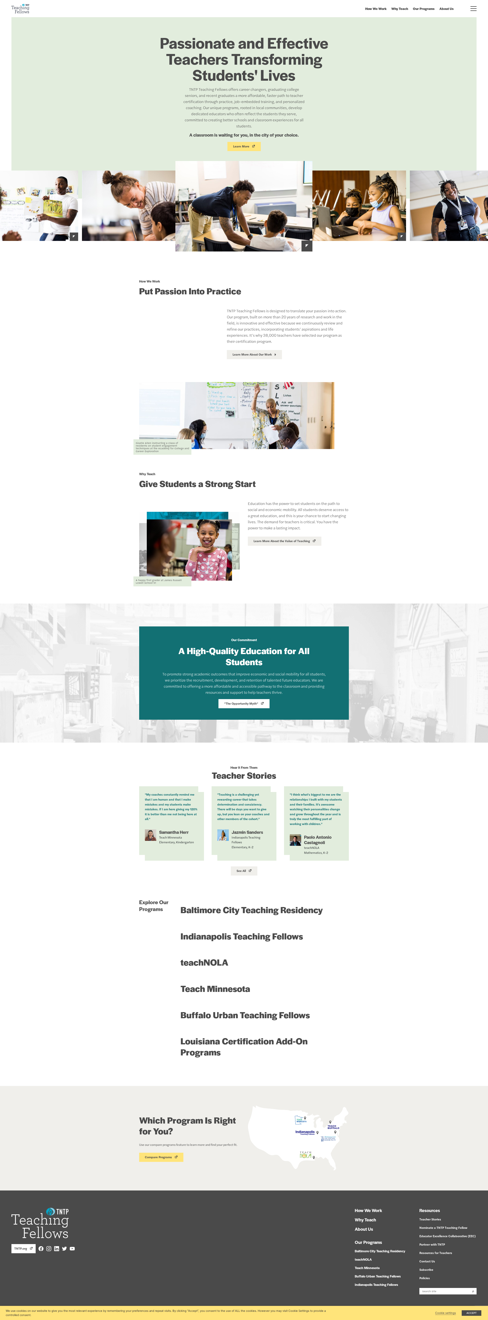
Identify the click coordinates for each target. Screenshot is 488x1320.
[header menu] (473, 8)
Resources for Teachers (435, 1253)
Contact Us (427, 1261)
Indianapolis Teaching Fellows (242, 936)
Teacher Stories (430, 1219)
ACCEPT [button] (471, 1312)
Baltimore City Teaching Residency (252, 909)
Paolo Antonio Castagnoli (317, 840)
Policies (424, 1278)
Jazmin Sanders (247, 832)
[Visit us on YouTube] (72, 1248)
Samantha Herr (174, 832)
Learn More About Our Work (252, 354)
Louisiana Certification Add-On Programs (244, 1046)
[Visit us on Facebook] (41, 1248)
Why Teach (399, 8)
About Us (446, 8)
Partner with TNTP (432, 1244)
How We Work (376, 8)
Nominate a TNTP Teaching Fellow (443, 1227)
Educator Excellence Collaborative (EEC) (447, 1236)
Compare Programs (158, 1157)
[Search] (473, 1291)
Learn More (241, 146)
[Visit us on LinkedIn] (56, 1248)
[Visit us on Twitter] (64, 1248)
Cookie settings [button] (445, 1313)
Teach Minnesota (215, 988)
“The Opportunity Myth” (241, 703)
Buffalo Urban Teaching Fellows (245, 1015)
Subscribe (426, 1269)
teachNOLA (204, 962)
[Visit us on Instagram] (48, 1248)
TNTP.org (20, 1248)
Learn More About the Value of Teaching (282, 541)
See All (241, 870)
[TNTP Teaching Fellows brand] (20, 8)
